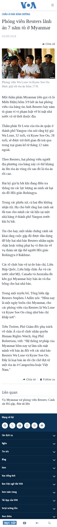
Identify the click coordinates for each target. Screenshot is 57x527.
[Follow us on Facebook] (5, 425)
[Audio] (37, 523)
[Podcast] (35, 425)
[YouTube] (24, 523)
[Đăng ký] (42, 425)
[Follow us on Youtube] (20, 425)
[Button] (48, 44)
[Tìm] (49, 523)
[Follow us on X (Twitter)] (12, 425)
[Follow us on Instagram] (27, 425)
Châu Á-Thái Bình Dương (16, 14)
